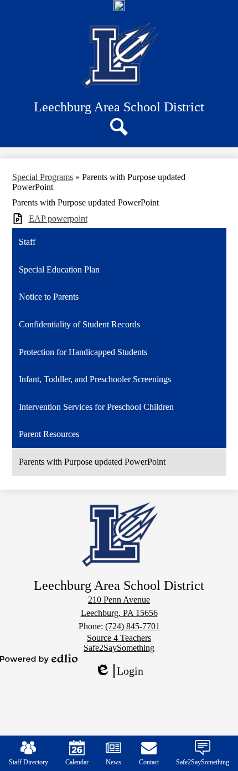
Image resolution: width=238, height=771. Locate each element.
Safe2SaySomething (202, 762)
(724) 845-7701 (132, 626)
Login (122, 671)
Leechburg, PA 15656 (119, 613)
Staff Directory (28, 762)
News (113, 762)
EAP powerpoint (58, 218)
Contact (149, 762)
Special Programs (42, 177)
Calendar (77, 762)
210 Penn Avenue (119, 599)
